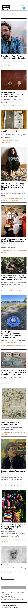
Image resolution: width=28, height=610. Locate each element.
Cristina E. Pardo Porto (7, 382)
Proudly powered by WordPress (8, 605)
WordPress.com (15, 607)
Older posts (8, 578)
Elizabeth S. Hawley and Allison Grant (10, 289)
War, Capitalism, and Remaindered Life (10, 424)
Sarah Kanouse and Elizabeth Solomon (11, 345)
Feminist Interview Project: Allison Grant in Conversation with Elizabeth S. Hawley (13, 277)
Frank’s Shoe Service (10, 131)
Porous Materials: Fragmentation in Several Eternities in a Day (12, 94)
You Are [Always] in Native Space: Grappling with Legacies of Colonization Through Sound (12, 334)
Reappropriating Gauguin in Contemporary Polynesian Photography (13, 526)
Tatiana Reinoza (6, 250)
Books (25, 432)
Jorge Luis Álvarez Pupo (8, 570)
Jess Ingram (5, 140)
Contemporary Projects (6, 142)
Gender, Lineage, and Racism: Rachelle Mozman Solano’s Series (13, 241)
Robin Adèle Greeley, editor (8, 484)
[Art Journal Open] (14, 7)
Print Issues (3, 252)
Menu (13, 13)
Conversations (8, 290)
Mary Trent (5, 539)
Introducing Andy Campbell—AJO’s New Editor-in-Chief (13, 57)
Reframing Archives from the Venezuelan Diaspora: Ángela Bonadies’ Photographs (13, 372)
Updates (10, 65)
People (6, 65)
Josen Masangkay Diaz (7, 432)
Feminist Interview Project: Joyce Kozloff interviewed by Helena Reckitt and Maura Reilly (13, 186)
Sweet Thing (6, 565)
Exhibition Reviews (22, 105)
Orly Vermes (5, 105)
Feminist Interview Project (12, 200)
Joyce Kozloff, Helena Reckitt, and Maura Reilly (12, 198)
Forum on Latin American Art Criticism (13, 472)
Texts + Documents (9, 347)
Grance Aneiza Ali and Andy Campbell (10, 64)
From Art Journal (22, 250)
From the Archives (13, 485)
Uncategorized (20, 485)
